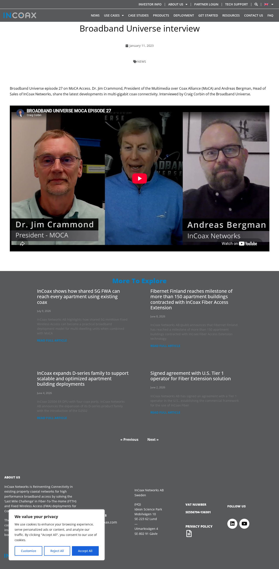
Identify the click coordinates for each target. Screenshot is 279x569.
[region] (57, 534)
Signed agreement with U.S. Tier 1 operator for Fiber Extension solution (190, 376)
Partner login (206, 4)
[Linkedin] (232, 524)
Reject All (57, 551)
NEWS (141, 61)
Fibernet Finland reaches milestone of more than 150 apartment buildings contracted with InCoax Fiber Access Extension (191, 299)
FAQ (270, 15)
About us (175, 4)
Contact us (253, 15)
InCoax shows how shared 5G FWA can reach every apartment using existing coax (78, 296)
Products (161, 15)
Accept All (85, 551)
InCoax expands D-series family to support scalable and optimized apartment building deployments (83, 378)
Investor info (150, 4)
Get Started (208, 15)
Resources (231, 15)
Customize (28, 551)
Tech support (236, 4)
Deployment (184, 15)
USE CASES (112, 15)
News (95, 15)
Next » (153, 439)
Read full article (52, 340)
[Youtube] (244, 524)
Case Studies (138, 15)
